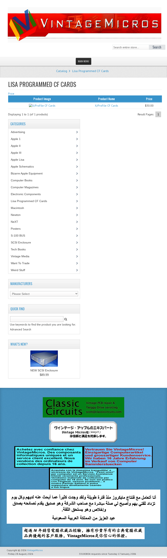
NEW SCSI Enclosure (44, 370)
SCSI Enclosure (23, 242)
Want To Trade (20, 263)
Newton (16, 214)
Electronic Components (28, 194)
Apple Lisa (20, 159)
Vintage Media (22, 256)
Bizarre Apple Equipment (29, 173)
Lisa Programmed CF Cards (90, 71)
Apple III (18, 152)
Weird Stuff (20, 270)
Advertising (20, 132)
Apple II (18, 145)
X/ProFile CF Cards (106, 105)
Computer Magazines (28, 187)
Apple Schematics (24, 166)
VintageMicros (35, 550)
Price (11, 93)
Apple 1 (18, 139)
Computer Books (24, 180)
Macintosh (20, 208)
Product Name (106, 98)
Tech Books (21, 249)
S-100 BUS (20, 235)
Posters (18, 228)
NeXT (14, 221)
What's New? (19, 344)
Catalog (61, 71)
